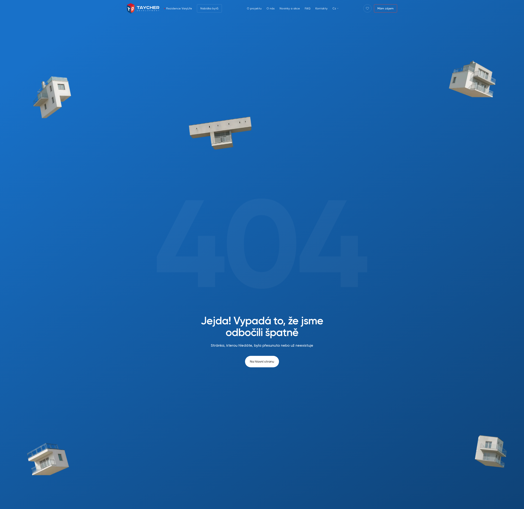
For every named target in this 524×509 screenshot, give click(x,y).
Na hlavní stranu (262, 361)
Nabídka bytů (209, 8)
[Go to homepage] (143, 8)
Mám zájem (385, 8)
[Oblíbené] (367, 8)
